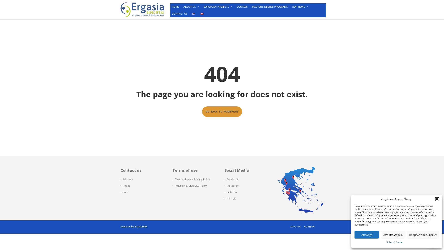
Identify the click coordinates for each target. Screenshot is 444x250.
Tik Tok (231, 198)
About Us (189, 6)
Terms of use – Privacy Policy (192, 179)
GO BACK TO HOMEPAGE (222, 111)
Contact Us (179, 13)
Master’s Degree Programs (270, 6)
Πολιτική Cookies (394, 242)
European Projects (216, 6)
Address (128, 179)
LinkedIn (232, 192)
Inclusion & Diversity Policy (191, 185)
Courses (242, 6)
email (126, 192)
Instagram (233, 185)
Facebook (232, 179)
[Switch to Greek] (194, 13)
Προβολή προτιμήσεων (423, 234)
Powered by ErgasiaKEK (134, 226)
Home (175, 6)
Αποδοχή (366, 234)
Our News (298, 6)
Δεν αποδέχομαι (393, 234)
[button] (437, 199)
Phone (126, 185)
